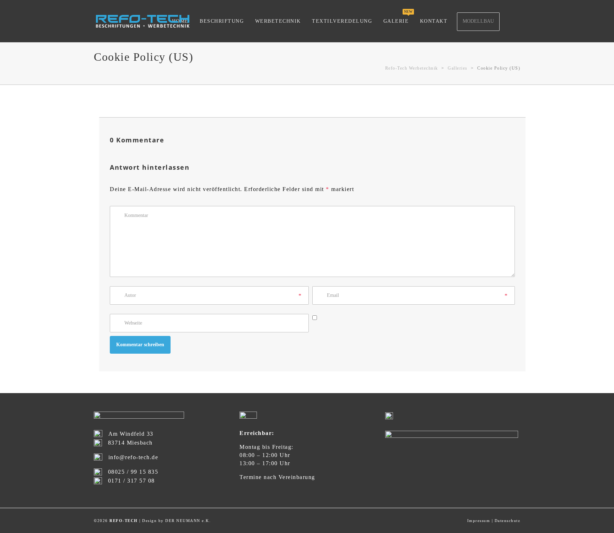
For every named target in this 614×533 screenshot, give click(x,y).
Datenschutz (508, 520)
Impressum (478, 520)
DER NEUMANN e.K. (188, 520)
